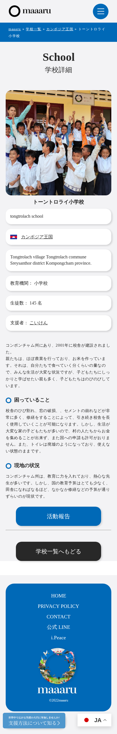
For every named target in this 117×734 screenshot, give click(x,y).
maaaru (15, 29)
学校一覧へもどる (58, 551)
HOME (58, 596)
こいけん (39, 322)
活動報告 (58, 516)
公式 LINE (58, 627)
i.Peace (58, 637)
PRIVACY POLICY (58, 606)
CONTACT (58, 616)
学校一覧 (33, 29)
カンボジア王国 (60, 29)
